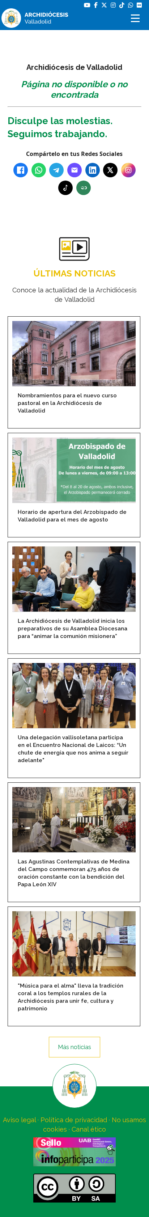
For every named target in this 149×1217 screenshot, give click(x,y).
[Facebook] (20, 170)
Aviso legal (19, 1120)
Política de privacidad (74, 1120)
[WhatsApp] (38, 170)
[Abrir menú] (136, 18)
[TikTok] (65, 188)
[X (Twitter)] (110, 170)
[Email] (74, 170)
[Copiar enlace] (83, 188)
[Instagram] (128, 170)
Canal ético (89, 1129)
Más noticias (74, 1047)
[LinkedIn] (92, 170)
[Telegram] (56, 170)
